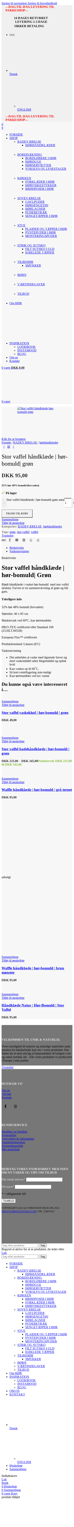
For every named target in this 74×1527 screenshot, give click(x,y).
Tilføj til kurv (17, 513)
